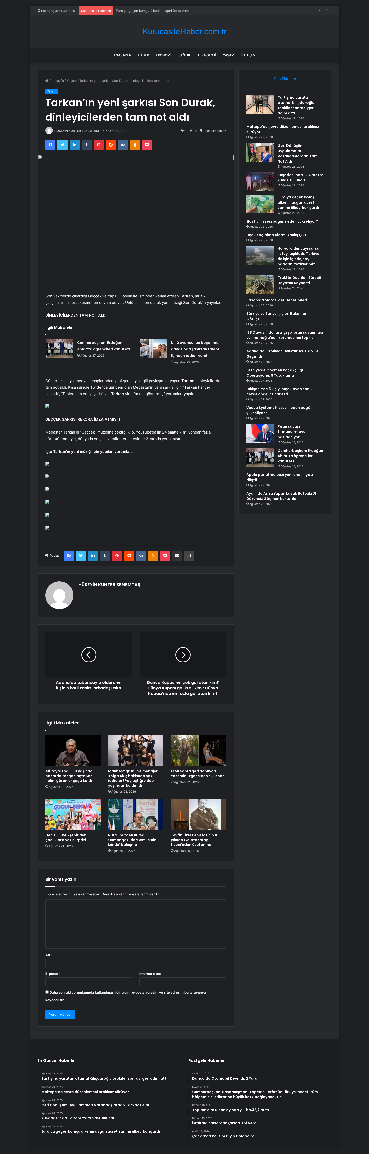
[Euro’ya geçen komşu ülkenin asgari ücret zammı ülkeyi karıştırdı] (260, 204)
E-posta (52, 974)
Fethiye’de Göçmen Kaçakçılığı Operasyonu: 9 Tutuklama (274, 373)
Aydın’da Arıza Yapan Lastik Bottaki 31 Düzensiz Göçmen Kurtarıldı (281, 496)
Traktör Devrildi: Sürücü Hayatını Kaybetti (299, 280)
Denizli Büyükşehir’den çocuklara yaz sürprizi (65, 837)
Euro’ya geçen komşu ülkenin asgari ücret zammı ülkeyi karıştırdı (166, 11)
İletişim (248, 55)
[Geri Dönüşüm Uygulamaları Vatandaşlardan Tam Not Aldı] (260, 152)
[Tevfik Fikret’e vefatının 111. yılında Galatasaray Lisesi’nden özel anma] (198, 814)
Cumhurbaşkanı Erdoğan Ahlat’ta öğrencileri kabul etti (300, 456)
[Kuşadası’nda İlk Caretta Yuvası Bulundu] (260, 181)
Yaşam (228, 55)
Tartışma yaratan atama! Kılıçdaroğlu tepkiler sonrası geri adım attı (296, 105)
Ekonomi (163, 55)
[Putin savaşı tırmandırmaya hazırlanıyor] (260, 433)
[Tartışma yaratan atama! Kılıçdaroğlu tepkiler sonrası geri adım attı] (260, 104)
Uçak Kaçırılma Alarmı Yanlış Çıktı (277, 234)
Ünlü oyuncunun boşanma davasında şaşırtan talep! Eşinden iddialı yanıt (195, 349)
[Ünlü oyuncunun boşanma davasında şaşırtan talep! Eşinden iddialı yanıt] (153, 348)
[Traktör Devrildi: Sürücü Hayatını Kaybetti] (260, 284)
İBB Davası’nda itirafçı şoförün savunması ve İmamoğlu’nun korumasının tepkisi (284, 335)
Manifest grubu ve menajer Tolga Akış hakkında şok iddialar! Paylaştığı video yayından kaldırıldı (133, 778)
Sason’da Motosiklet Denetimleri (276, 300)
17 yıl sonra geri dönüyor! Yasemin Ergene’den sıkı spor (197, 773)
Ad (48, 955)
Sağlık (184, 55)
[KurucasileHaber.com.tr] (184, 31)
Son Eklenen (285, 78)
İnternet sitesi (150, 974)
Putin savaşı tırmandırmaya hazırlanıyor (292, 432)
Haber (143, 55)
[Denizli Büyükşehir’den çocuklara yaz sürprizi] (73, 814)
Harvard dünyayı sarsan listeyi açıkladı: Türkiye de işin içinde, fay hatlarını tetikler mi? (300, 256)
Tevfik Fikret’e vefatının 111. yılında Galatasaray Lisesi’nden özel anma (195, 840)
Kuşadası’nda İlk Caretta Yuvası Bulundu (301, 177)
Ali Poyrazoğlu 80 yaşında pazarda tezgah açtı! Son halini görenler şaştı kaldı (69, 776)
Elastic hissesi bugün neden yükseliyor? (282, 221)
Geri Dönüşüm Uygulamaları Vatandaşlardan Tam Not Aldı (298, 153)
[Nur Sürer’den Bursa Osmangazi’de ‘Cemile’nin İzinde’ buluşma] (135, 814)
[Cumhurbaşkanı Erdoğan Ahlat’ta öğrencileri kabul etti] (59, 348)
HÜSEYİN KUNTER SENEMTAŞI (76, 131)
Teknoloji (206, 55)
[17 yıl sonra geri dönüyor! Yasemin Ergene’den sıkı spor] (198, 750)
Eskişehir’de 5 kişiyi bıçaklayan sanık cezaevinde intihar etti (279, 391)
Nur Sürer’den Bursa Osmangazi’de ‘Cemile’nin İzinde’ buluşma (132, 840)
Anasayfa (122, 55)
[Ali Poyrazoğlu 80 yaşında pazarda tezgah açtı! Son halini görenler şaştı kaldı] (73, 750)
